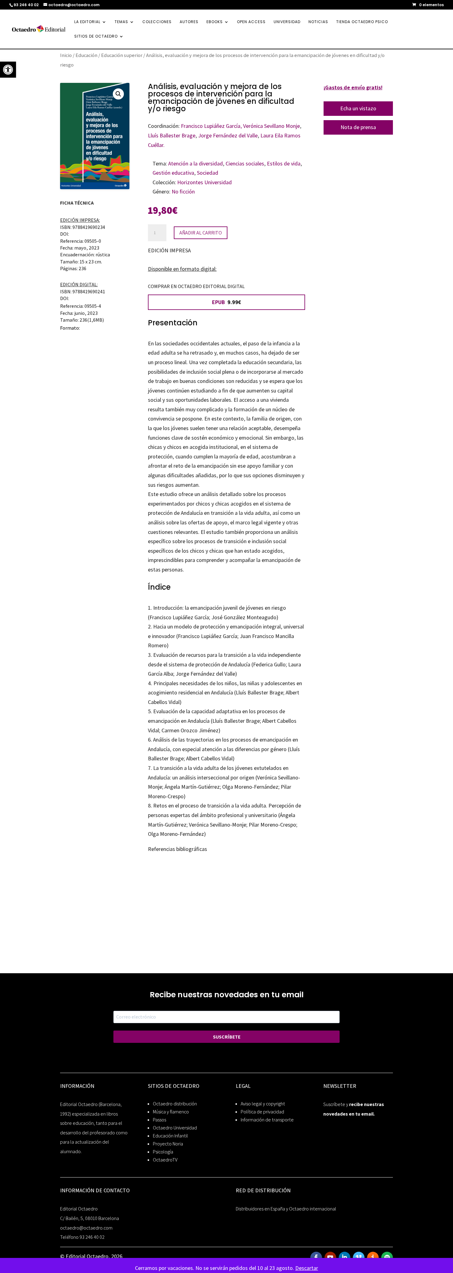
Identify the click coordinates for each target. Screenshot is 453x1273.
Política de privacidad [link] (262, 1111)
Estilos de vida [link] (283, 163)
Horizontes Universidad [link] (204, 182)
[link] (8, 70)
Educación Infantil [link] (170, 1136)
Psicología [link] (163, 1152)
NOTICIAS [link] (318, 22)
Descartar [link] (306, 1267)
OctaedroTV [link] (165, 1160)
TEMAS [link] (121, 22)
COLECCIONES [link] (157, 22)
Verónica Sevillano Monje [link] (271, 125)
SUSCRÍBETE (226, 1037)
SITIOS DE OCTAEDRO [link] (96, 36)
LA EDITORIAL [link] (87, 22)
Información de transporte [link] (267, 1119)
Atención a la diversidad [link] (195, 163)
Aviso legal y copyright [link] (263, 1103)
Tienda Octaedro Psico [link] (362, 22)
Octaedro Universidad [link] (175, 1128)
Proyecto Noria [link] (168, 1144)
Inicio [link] (66, 55)
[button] (118, 94)
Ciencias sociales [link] (245, 163)
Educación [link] (86, 55)
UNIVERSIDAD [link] (287, 22)
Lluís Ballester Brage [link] (171, 135)
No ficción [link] (183, 191)
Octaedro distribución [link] (175, 1103)
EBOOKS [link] (214, 22)
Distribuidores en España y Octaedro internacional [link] (286, 1209)
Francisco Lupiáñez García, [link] (211, 125)
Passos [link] (159, 1119)
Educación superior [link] (121, 55)
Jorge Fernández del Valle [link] (228, 135)
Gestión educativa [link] (173, 172)
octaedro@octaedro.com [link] (86, 1228)
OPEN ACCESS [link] (251, 22)
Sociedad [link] (207, 172)
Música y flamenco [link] (171, 1111)
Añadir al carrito (200, 233)
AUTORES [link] (189, 22)
